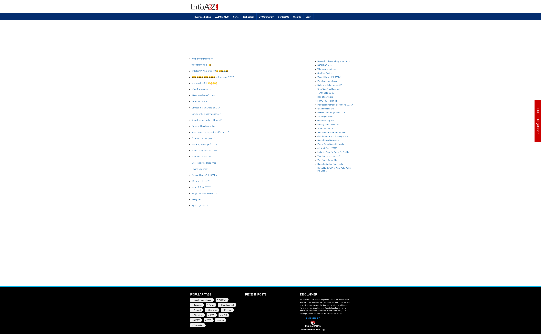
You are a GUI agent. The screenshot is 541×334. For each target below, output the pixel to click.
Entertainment (227, 305)
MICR (224, 315)
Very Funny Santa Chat (327, 160)
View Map (212, 310)
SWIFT (196, 320)
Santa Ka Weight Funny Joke (330, 163)
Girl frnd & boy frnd (325, 120)
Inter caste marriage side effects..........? (335, 104)
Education (197, 315)
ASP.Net (222, 299)
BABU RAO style (324, 65)
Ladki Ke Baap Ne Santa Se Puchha (333, 152)
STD (209, 320)
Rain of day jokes (325, 96)
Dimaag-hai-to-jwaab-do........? (331, 124)
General (197, 310)
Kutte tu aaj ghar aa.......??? (329, 85)
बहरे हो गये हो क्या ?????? (327, 148)
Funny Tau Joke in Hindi (328, 100)
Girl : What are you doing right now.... (334, 136)
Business (197, 305)
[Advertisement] (241, 29)
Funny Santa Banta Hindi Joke (330, 144)
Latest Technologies (202, 299)
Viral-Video (198, 325)
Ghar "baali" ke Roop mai (328, 88)
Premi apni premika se (327, 81)
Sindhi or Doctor (324, 73)
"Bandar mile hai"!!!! (326, 108)
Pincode (227, 310)
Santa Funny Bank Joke (328, 140)
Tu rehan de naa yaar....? (328, 156)
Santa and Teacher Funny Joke (331, 132)
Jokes (221, 320)
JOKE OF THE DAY (326, 128)
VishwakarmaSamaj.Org (313, 329)
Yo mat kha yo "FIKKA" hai (329, 77)
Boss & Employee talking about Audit (333, 61)
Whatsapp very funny (326, 69)
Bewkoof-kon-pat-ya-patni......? (331, 112)
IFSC (212, 315)
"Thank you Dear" (325, 116)
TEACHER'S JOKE (325, 92)
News (211, 305)
